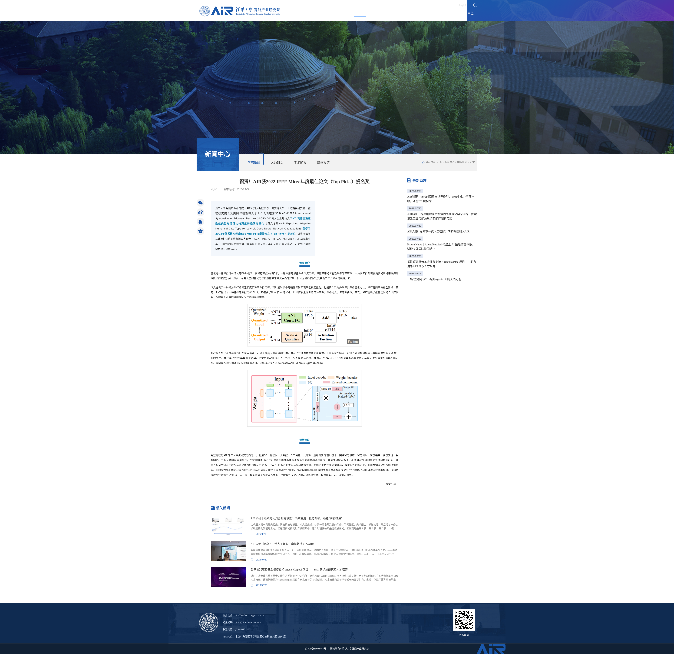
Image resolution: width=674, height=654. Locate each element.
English (463, 5)
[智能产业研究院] (239, 8)
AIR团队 (380, 13)
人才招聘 (440, 13)
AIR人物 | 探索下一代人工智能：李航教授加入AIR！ (439, 231)
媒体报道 (323, 162)
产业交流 (420, 13)
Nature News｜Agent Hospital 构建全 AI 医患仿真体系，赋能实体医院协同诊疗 (441, 246)
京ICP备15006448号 (315, 648)
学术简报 (300, 162)
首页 (439, 162)
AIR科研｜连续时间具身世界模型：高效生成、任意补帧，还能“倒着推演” (440, 199)
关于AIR (340, 13)
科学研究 (400, 13)
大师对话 (277, 162)
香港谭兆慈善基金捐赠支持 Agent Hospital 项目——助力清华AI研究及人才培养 (441, 264)
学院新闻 (253, 162)
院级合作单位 (464, 13)
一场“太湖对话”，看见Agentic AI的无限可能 (434, 279)
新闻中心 (360, 13)
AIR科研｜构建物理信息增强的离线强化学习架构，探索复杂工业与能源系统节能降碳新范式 (442, 216)
